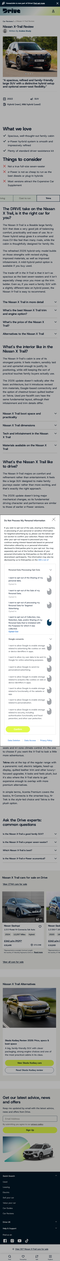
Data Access (30, 740)
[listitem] (30, 570)
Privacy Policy (46, 740)
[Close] (54, 521)
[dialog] (30, 630)
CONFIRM (18, 729)
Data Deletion (14, 740)
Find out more (39, 3)
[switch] (49, 579)
